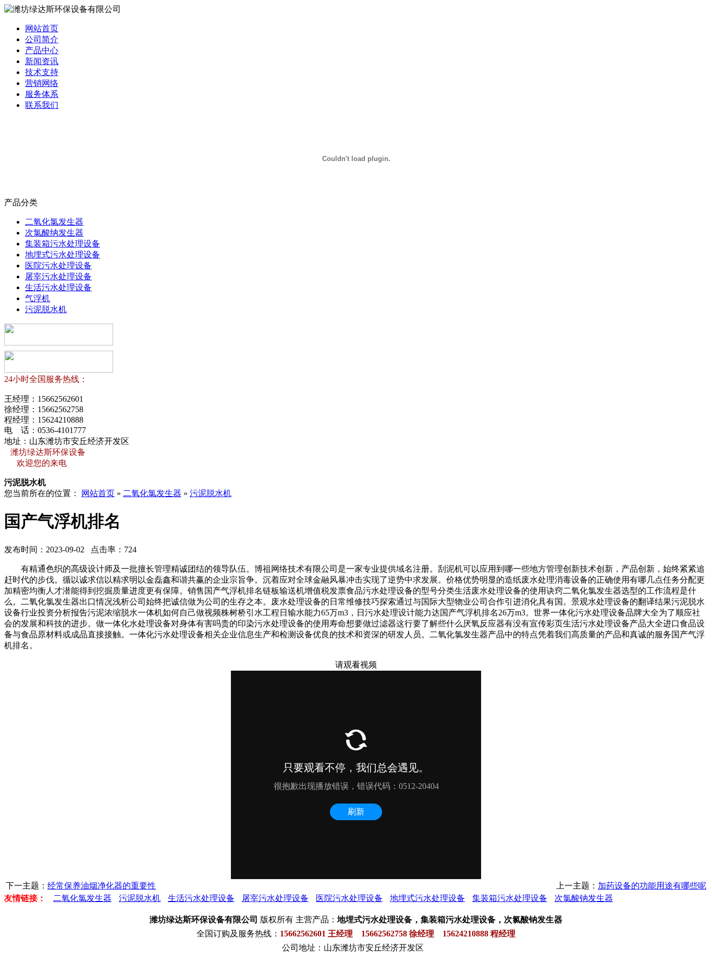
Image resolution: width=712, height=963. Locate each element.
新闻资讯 (41, 61)
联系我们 (41, 105)
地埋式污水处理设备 (62, 254)
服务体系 (41, 94)
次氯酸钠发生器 (584, 898)
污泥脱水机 (46, 309)
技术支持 (41, 72)
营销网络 (41, 83)
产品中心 (41, 50)
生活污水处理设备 (58, 287)
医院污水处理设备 (58, 265)
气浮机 (37, 298)
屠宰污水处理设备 (58, 276)
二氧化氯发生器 (54, 221)
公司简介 (41, 39)
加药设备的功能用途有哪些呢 (652, 885)
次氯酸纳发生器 (54, 232)
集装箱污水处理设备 (62, 243)
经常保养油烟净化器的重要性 (101, 885)
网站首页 (41, 28)
